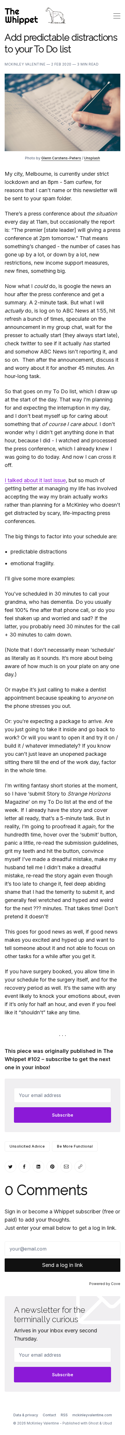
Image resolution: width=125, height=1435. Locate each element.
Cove (115, 1284)
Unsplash (92, 158)
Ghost (93, 1423)
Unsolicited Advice (27, 1146)
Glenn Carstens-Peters (61, 158)
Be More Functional (75, 1146)
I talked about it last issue (35, 480)
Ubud (107, 1423)
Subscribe (62, 1115)
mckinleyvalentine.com (92, 1415)
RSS (64, 1415)
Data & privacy (25, 1415)
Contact (49, 1415)
